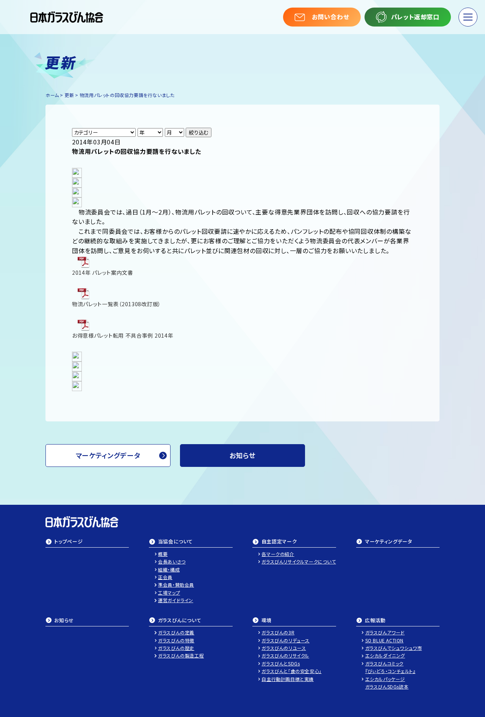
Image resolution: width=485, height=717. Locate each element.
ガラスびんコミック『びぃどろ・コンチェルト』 (390, 667)
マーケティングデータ (108, 455)
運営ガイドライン (175, 600)
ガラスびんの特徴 (176, 640)
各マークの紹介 (277, 554)
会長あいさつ (172, 561)
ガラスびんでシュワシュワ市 (393, 648)
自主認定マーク (279, 542)
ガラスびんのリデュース (285, 640)
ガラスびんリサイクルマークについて (298, 561)
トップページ (68, 542)
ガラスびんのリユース (283, 648)
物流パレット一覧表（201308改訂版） (116, 304)
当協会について (175, 542)
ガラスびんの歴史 (176, 648)
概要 (162, 554)
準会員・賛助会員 (176, 584)
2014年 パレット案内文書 (102, 272)
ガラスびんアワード (385, 632)
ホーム (52, 95)
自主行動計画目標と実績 (287, 679)
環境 (266, 621)
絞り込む (198, 132)
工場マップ (169, 592)
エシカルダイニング (385, 655)
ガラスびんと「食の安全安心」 (291, 671)
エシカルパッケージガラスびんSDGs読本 (387, 683)
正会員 (165, 577)
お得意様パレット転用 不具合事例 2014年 (122, 335)
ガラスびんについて (180, 621)
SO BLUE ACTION (384, 640)
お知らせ (64, 621)
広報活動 (375, 621)
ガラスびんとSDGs (280, 663)
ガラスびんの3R (277, 632)
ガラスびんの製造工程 (181, 655)
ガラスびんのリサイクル (285, 655)
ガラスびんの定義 (176, 632)
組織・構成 (169, 569)
